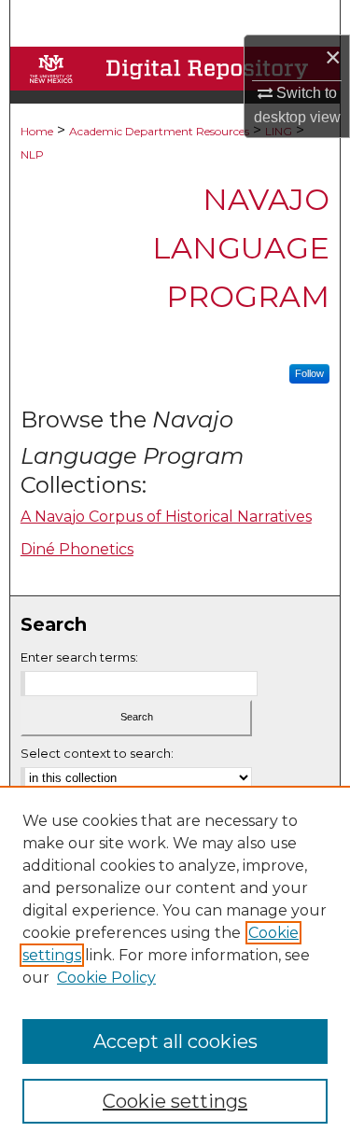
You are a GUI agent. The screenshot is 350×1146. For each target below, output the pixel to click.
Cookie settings (175, 1101)
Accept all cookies (175, 1041)
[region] (175, 966)
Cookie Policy (106, 977)
